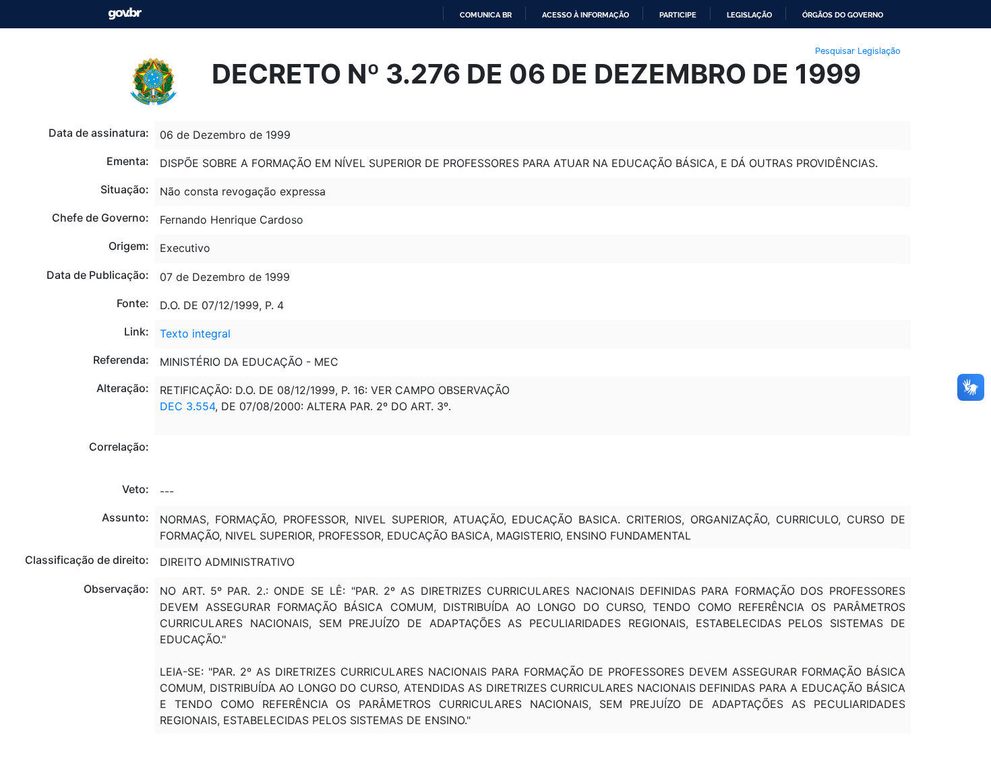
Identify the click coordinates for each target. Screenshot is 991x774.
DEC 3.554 (187, 406)
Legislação (749, 15)
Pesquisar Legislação (858, 51)
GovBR (125, 13)
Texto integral (195, 333)
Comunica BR (486, 15)
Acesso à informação (585, 15)
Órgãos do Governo (842, 15)
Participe (677, 15)
